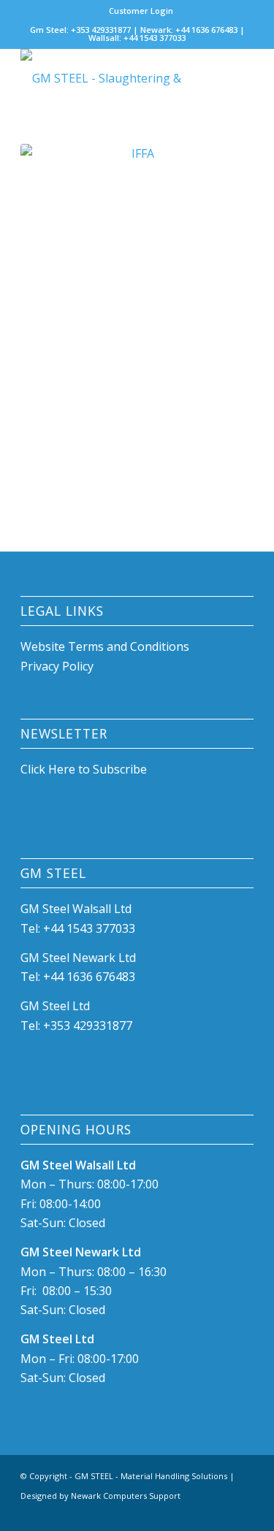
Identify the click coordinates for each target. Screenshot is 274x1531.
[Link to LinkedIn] (221, 1513)
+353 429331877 (87, 1026)
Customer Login (141, 10)
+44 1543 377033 (89, 928)
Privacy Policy (57, 666)
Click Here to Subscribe (83, 769)
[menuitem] (141, 11)
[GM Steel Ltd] (113, 78)
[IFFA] (137, 322)
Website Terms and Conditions (106, 646)
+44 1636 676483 (89, 977)
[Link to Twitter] (243, 1513)
